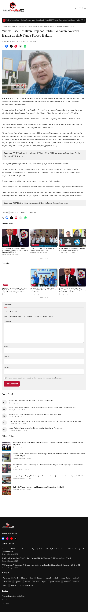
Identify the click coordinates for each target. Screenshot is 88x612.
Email (6, 357)
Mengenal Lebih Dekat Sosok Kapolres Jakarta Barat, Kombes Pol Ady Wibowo (35, 414)
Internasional (7, 582)
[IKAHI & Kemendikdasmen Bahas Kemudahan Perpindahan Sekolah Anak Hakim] (72, 245)
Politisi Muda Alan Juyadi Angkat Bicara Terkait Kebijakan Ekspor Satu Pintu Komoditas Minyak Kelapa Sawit (45, 421)
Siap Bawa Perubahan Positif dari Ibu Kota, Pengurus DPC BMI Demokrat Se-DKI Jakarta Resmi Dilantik (43, 290)
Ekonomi (24, 578)
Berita (9, 26)
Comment (8, 321)
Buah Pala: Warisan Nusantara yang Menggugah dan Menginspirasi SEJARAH (38, 487)
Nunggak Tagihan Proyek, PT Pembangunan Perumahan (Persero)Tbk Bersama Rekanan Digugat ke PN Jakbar (49, 476)
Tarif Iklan (5, 603)
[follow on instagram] (7, 538)
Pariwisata (76, 582)
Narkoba (5, 212)
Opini (44, 582)
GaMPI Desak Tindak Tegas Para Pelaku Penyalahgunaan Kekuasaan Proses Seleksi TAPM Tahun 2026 (42, 407)
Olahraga (36, 582)
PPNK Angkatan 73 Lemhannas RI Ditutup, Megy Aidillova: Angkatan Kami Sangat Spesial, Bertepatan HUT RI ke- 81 (15, 250)
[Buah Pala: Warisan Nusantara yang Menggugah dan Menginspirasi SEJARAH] (6, 494)
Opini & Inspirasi (54, 582)
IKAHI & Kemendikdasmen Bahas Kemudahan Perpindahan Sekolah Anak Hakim (72, 249)
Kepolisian (17, 582)
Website (6, 367)
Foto (31, 578)
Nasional (5, 244)
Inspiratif (5, 284)
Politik (33, 284)
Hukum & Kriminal (51, 578)
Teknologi (13, 585)
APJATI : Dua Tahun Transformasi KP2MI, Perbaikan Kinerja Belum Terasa (40, 203)
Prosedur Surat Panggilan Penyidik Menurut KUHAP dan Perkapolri (31, 400)
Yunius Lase (32, 212)
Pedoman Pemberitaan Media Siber (13, 596)
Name (6, 346)
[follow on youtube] (11, 538)
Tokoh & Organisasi (26, 585)
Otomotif (67, 582)
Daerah (16, 578)
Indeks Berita (35, 244)
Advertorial (6, 578)
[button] (76, 8)
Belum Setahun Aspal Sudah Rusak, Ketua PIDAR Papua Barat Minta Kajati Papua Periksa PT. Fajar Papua (47, 20)
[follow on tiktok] (16, 538)
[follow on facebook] (3, 538)
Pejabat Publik (14, 212)
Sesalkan (23, 212)
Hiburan (39, 578)
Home (4, 26)
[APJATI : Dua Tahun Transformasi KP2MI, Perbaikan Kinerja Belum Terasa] (43, 245)
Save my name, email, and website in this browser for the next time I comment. (34, 378)
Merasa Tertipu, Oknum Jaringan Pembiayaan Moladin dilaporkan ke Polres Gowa (35, 428)
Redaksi (4, 600)
